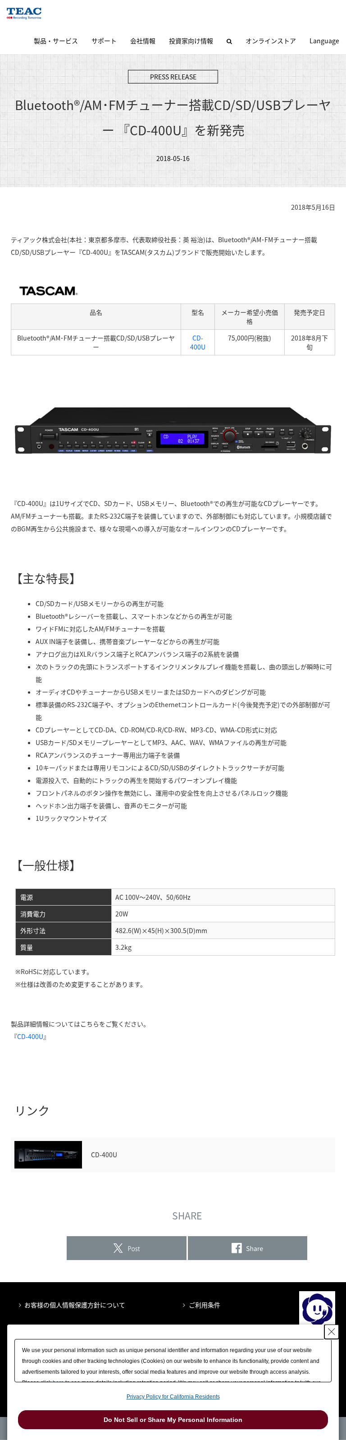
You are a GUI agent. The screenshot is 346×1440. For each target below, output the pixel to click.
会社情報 (142, 40)
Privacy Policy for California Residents (173, 1397)
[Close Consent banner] (331, 1332)
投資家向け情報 (191, 40)
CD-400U (197, 342)
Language (324, 40)
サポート (104, 40)
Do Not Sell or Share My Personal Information (173, 1419)
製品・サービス (56, 40)
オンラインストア (271, 40)
